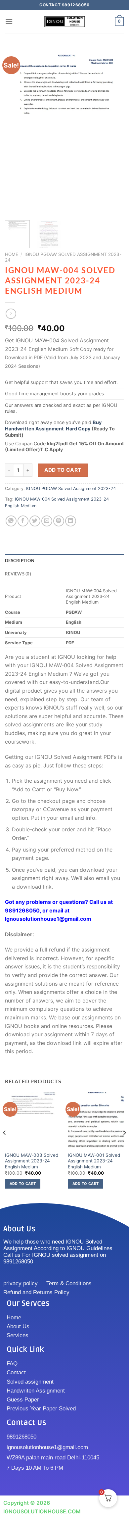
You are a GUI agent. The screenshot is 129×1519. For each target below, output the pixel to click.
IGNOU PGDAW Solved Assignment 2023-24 (71, 488)
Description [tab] (19, 560)
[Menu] (9, 21)
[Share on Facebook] (23, 520)
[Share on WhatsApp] (11, 520)
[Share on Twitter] (34, 520)
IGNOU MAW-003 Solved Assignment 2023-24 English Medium (31, 1160)
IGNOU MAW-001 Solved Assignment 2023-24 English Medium (94, 1160)
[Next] (113, 131)
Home (11, 254)
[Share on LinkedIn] (70, 520)
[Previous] (16, 131)
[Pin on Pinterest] (58, 520)
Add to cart (62, 470)
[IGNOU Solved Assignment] (64, 21)
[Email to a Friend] (46, 520)
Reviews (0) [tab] (18, 573)
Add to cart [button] (23, 1183)
